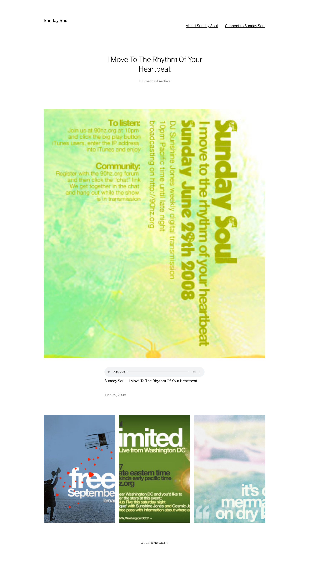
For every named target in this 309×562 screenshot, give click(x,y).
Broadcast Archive (156, 81)
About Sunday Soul (202, 26)
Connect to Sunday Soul (245, 26)
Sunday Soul (56, 20)
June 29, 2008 (115, 395)
